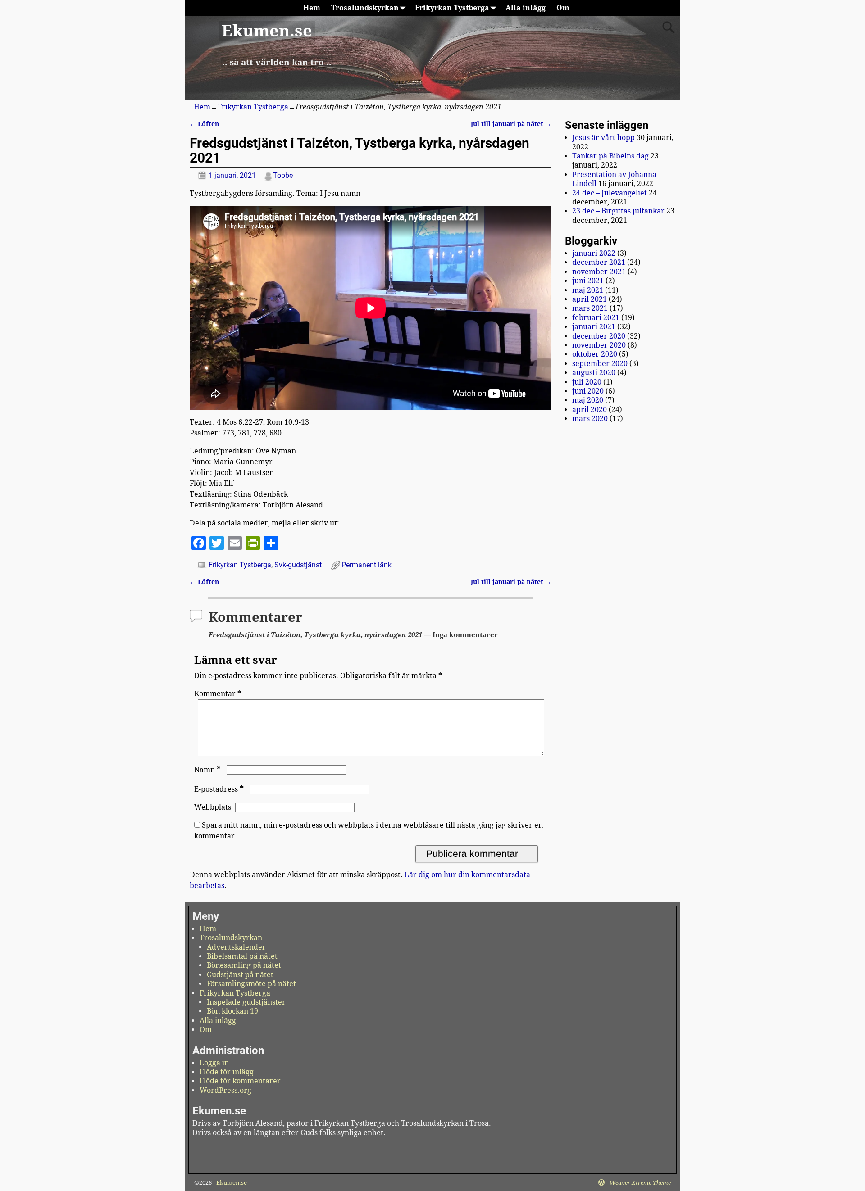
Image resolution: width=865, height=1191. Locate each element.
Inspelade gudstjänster (246, 1002)
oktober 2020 (594, 354)
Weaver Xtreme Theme (640, 1182)
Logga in (214, 1063)
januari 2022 (593, 253)
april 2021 (589, 299)
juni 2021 (588, 280)
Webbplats (212, 807)
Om (562, 8)
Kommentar (217, 693)
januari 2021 (593, 326)
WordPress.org (225, 1090)
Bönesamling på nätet (244, 965)
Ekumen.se (267, 31)
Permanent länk (366, 565)
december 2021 (598, 262)
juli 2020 (586, 382)
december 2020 (598, 336)
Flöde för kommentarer (240, 1081)
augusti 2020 (593, 372)
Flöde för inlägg (227, 1072)
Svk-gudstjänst (298, 565)
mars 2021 (590, 308)
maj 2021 (587, 290)
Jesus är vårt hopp (603, 137)
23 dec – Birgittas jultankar (618, 211)
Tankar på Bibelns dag (610, 156)
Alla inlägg (525, 8)
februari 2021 (595, 317)
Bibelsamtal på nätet (242, 956)
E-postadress (219, 789)
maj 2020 (587, 400)
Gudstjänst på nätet (240, 974)
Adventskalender (236, 947)
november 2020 (599, 345)
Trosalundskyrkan (365, 8)
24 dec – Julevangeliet (609, 193)
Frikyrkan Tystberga (452, 8)
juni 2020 (588, 391)
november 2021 (599, 271)
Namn (207, 769)
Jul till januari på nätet (511, 123)
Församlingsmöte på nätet (251, 983)
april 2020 (589, 409)
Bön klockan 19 (232, 1011)
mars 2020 (590, 418)
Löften (204, 123)
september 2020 (600, 363)
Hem (311, 8)
